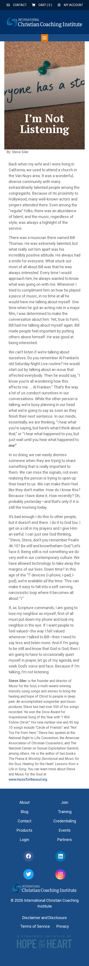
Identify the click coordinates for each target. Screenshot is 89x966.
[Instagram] (60, 874)
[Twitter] (28, 874)
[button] (44, 37)
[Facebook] (28, 856)
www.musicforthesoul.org (28, 779)
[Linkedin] (60, 856)
